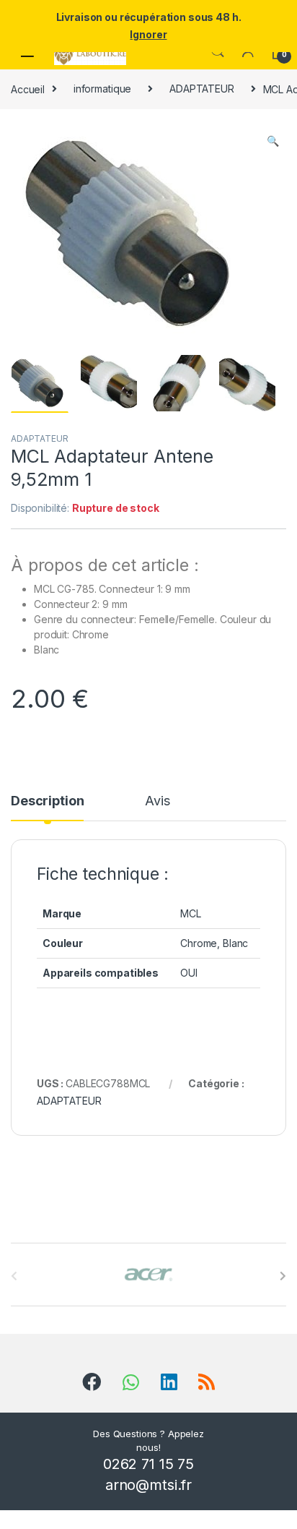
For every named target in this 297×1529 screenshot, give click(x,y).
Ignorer (148, 34)
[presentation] (283, 1276)
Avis (157, 801)
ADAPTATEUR (201, 88)
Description (47, 801)
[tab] (47, 808)
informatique (102, 88)
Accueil (28, 88)
